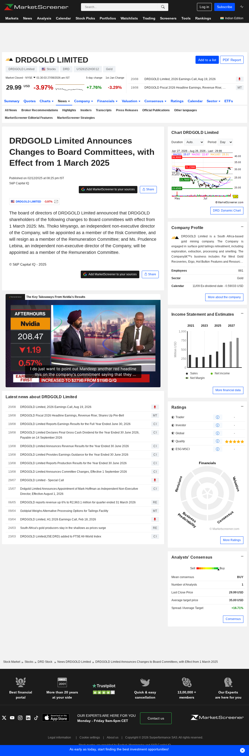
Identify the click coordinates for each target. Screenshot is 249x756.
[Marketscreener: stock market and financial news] (36, 7)
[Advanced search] (163, 7)
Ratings (177, 101)
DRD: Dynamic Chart (227, 210)
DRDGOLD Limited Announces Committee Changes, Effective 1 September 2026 (73, 471)
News (63, 101)
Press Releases (127, 110)
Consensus (154, 101)
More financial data (228, 390)
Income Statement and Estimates (202, 314)
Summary (11, 101)
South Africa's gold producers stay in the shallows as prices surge (63, 528)
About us (112, 737)
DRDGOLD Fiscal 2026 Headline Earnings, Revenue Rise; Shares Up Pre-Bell (185, 87)
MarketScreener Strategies (76, 118)
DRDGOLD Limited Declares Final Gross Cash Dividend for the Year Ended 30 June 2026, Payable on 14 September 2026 (79, 435)
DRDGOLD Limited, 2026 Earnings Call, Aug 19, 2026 (180, 79)
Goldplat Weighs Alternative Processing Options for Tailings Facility (64, 511)
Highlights (69, 110)
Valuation (130, 101)
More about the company (224, 297)
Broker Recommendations (39, 110)
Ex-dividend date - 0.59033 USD (222, 286)
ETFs (228, 101)
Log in (204, 7)
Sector (212, 101)
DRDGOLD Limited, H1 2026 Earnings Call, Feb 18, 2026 (58, 519)
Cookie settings (90, 737)
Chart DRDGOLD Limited (195, 132)
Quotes (30, 101)
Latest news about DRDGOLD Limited (41, 397)
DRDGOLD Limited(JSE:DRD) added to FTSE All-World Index (60, 536)
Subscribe (224, 7)
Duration (177, 142)
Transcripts (104, 110)
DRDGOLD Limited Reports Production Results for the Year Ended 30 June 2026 (73, 463)
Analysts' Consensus (191, 557)
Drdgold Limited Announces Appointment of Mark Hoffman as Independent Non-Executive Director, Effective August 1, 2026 (79, 491)
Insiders (86, 110)
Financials (106, 101)
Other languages (185, 110)
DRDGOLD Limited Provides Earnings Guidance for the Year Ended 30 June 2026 (74, 454)
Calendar (195, 101)
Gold (240, 278)
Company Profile (187, 228)
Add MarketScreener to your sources (110, 189)
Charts (46, 101)
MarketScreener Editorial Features (29, 118)
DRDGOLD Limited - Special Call (42, 480)
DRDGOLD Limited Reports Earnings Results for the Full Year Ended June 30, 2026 (75, 424)
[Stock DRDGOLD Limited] (55, 201)
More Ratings (232, 540)
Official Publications (156, 110)
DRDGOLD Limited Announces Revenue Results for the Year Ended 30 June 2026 (74, 446)
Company (82, 101)
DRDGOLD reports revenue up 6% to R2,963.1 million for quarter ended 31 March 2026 (78, 502)
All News (11, 110)
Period (212, 142)
